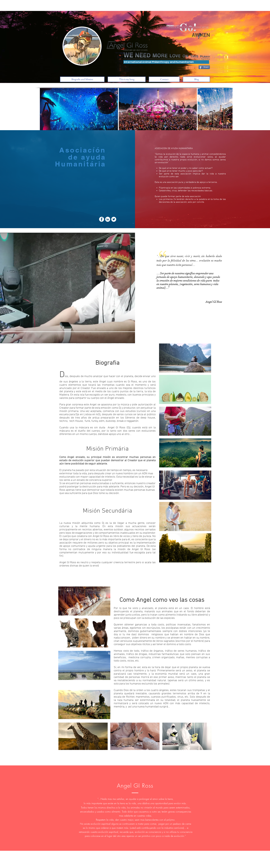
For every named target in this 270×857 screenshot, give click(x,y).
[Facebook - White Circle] (101, 219)
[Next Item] (227, 110)
